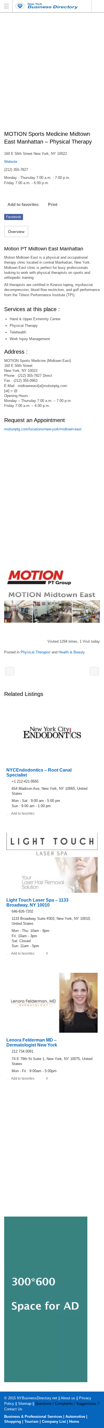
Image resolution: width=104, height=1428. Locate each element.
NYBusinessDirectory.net (37, 1398)
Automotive (75, 1416)
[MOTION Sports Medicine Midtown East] (52, 595)
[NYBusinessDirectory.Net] (46, 6)
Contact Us (13, 1409)
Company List (54, 1421)
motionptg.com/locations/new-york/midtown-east (43, 429)
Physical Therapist (35, 652)
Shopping (12, 1421)
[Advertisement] (52, 74)
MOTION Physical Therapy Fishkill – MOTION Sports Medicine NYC (9, 671)
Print (52, 204)
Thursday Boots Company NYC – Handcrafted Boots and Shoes (94, 671)
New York (98, 6)
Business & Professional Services (33, 1416)
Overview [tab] (16, 231)
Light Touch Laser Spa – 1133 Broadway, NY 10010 (37, 902)
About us (68, 1398)
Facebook (13, 217)
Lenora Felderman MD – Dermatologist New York (31, 1042)
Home (74, 1421)
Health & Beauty (72, 652)
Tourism (31, 1421)
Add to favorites (23, 204)
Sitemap (24, 1403)
